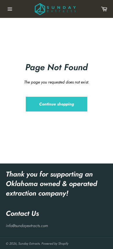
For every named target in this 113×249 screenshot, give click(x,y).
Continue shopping (56, 104)
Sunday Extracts (29, 243)
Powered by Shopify (54, 243)
